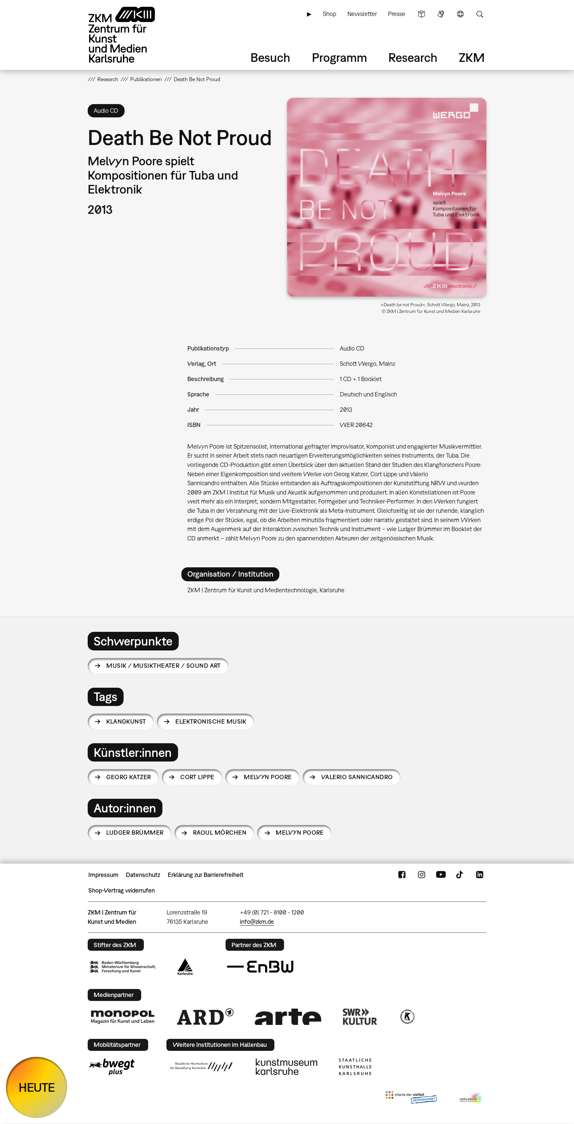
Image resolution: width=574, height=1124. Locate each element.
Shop (329, 13)
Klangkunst (126, 721)
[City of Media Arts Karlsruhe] (471, 1098)
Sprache (460, 14)
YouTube (440, 875)
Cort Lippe (197, 776)
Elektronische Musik (210, 721)
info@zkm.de (257, 921)
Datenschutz (143, 874)
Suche (479, 14)
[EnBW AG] (260, 967)
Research (412, 57)
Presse (396, 13)
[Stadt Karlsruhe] (185, 966)
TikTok (460, 875)
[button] (386, 197)
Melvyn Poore (268, 776)
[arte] (288, 1017)
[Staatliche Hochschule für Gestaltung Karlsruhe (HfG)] (201, 1066)
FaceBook (402, 875)
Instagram (421, 875)
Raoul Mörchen (219, 832)
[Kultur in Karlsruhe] (407, 1016)
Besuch (270, 57)
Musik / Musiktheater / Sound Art (163, 665)
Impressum (103, 874)
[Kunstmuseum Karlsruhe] (286, 1066)
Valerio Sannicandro (357, 776)
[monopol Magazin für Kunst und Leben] (122, 1016)
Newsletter (362, 13)
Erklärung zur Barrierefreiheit (205, 874)
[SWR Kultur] (360, 1016)
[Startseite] (131, 35)
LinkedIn (479, 875)
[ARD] (205, 1016)
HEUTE (37, 1087)
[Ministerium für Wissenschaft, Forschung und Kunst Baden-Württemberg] (122, 967)
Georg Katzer (128, 776)
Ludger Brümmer (134, 832)
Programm (339, 57)
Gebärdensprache (440, 14)
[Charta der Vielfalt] (411, 1098)
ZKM (472, 57)
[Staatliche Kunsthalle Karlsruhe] (355, 1066)
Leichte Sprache (421, 14)
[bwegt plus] (112, 1066)
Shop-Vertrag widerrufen (121, 890)
